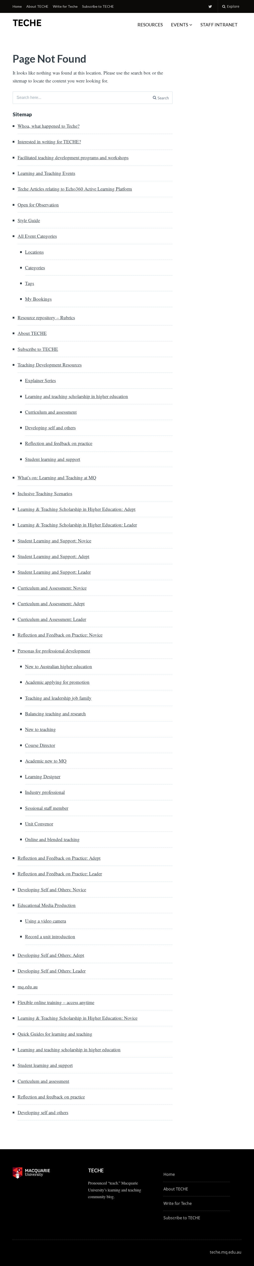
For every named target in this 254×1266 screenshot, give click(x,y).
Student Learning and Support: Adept (53, 556)
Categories (35, 267)
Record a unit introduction (50, 936)
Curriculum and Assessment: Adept (51, 603)
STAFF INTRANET (219, 24)
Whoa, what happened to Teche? (48, 126)
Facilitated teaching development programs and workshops (73, 157)
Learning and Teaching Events (46, 173)
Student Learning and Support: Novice (54, 540)
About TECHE (37, 6)
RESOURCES (150, 24)
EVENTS (179, 24)
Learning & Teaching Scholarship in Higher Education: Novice (77, 1018)
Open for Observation (38, 205)
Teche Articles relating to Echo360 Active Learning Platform (75, 189)
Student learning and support (52, 459)
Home (17, 6)
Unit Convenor (39, 823)
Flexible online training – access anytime (56, 1002)
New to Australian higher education (58, 666)
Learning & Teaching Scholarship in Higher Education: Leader (77, 525)
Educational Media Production (47, 905)
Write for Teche (65, 6)
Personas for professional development (54, 651)
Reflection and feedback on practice (58, 443)
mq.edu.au (28, 986)
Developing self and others (50, 427)
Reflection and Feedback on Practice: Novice (60, 635)
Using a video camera (45, 921)
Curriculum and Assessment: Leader (52, 619)
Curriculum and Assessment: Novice (52, 588)
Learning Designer (42, 776)
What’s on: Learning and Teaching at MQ (57, 477)
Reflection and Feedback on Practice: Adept (59, 858)
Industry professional (45, 792)
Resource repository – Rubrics (46, 317)
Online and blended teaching (52, 839)
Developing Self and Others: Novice (52, 889)
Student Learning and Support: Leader (54, 572)
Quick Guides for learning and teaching (55, 1034)
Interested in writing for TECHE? (49, 141)
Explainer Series (40, 380)
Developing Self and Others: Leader (52, 971)
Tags (29, 283)
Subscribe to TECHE (98, 6)
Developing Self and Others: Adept (51, 955)
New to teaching (40, 729)
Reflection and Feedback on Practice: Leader (60, 873)
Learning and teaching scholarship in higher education (76, 396)
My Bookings (38, 299)
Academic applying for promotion (57, 682)
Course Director (40, 745)
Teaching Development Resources (50, 365)
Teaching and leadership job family (58, 698)
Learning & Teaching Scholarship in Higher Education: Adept (76, 509)
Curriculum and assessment (51, 412)
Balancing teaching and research (55, 713)
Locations (34, 252)
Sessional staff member (46, 808)
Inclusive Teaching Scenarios (45, 493)
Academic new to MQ (45, 761)
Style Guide (29, 220)
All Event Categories (37, 236)
